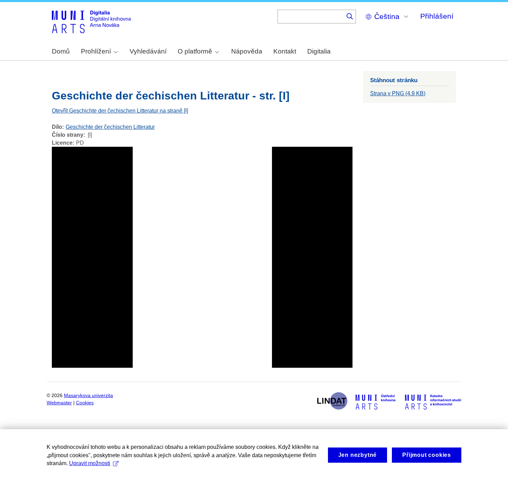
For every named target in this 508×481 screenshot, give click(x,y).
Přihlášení (436, 16)
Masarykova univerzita (88, 395)
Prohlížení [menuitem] (96, 51)
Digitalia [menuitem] (319, 51)
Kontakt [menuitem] (284, 51)
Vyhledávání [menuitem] (148, 51)
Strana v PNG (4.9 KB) (397, 93)
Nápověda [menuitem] (246, 51)
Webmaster (59, 402)
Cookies (85, 402)
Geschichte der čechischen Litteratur (110, 127)
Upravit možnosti (89, 463)
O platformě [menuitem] (195, 51)
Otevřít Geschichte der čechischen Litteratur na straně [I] (120, 111)
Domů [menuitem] (61, 51)
